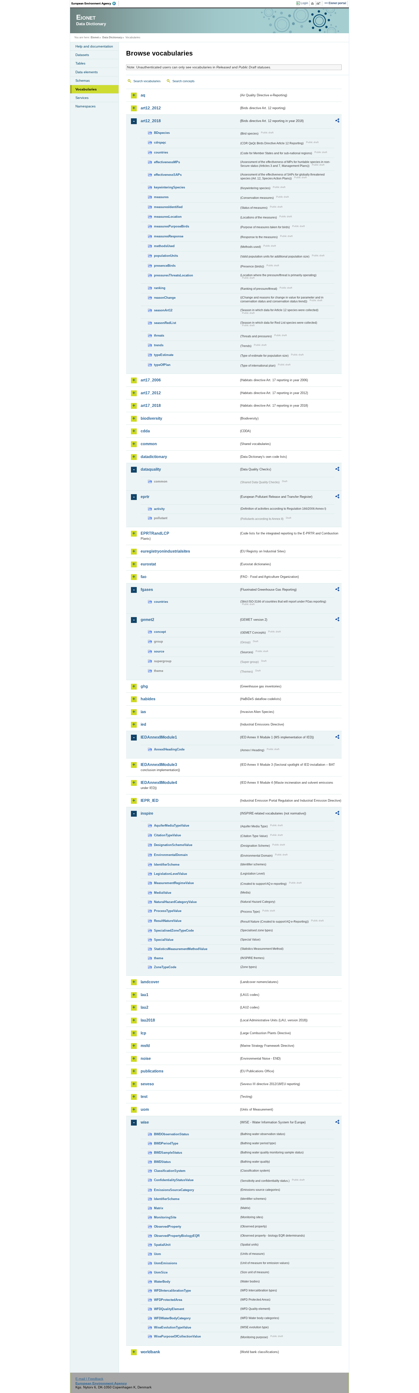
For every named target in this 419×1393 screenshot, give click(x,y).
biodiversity (151, 418)
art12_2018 (151, 121)
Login (304, 3)
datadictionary (154, 457)
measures (161, 197)
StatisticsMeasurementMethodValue (180, 949)
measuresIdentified (168, 207)
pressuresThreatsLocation (173, 275)
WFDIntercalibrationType (172, 1290)
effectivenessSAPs (168, 175)
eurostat (148, 564)
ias (143, 712)
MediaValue (162, 892)
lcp (143, 1033)
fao (143, 577)
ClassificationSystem (169, 1171)
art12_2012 (151, 108)
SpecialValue (163, 940)
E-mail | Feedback (89, 1379)
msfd (145, 1046)
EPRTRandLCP (155, 533)
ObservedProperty (167, 1226)
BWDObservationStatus (171, 1134)
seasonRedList (165, 323)
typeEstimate (163, 355)
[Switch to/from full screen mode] (319, 3)
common (149, 444)
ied (143, 724)
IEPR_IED (150, 800)
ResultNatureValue (167, 921)
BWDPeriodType (166, 1143)
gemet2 (147, 620)
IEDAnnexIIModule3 (159, 765)
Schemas (82, 80)
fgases (147, 590)
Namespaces (85, 106)
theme (158, 958)
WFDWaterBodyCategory (172, 1318)
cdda (145, 431)
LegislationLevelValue (170, 874)
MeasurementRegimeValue (174, 883)
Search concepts (183, 81)
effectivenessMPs (167, 162)
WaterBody (162, 1281)
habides (148, 699)
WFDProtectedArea (168, 1300)
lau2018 (148, 1020)
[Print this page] (313, 3)
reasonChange (165, 297)
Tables (80, 63)
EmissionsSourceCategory (174, 1190)
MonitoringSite (165, 1217)
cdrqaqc (160, 142)
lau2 (144, 1007)
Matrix (158, 1208)
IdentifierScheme (166, 864)
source (159, 651)
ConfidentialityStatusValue (173, 1180)
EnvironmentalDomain (171, 855)
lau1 (144, 995)
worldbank (150, 1352)
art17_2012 (151, 393)
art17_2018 (151, 405)
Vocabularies (86, 89)
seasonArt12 (163, 310)
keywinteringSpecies (169, 187)
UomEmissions (165, 1263)
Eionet (95, 37)
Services (82, 98)
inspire (147, 813)
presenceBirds (165, 265)
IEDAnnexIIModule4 (159, 783)
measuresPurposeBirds (171, 226)
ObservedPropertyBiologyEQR (177, 1236)
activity (159, 509)
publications (152, 1071)
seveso (147, 1084)
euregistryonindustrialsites (165, 551)
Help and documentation (94, 46)
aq (143, 95)
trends (158, 345)
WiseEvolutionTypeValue (172, 1327)
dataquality (151, 469)
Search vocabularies (147, 81)
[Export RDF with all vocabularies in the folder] (337, 121)
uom (145, 1109)
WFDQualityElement (169, 1309)
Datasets (82, 55)
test (144, 1097)
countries (161, 152)
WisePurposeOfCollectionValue (177, 1336)
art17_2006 (151, 380)
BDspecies (162, 133)
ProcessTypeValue (167, 911)
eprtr (145, 497)
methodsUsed (164, 246)
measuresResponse (168, 236)
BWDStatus (162, 1162)
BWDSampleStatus (168, 1152)
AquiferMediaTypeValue (171, 825)
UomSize (161, 1272)
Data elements (86, 72)
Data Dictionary (112, 37)
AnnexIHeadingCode (169, 749)
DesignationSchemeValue (173, 845)
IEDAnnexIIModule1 (159, 737)
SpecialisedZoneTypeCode (174, 930)
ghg (144, 686)
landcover (150, 982)
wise (145, 1122)
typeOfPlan (162, 365)
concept (160, 632)
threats (159, 335)
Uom (157, 1254)
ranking (159, 288)
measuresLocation (168, 216)
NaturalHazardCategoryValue (175, 902)
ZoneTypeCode (165, 967)
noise (146, 1058)
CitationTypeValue (167, 835)
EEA (95, 3)
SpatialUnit (162, 1245)
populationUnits (166, 256)
